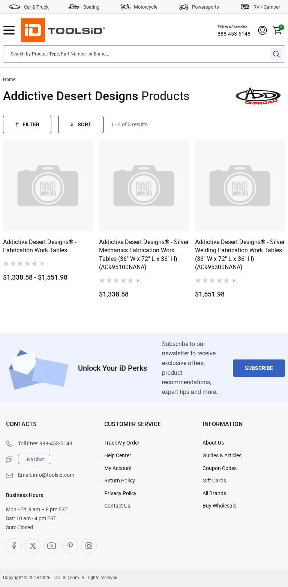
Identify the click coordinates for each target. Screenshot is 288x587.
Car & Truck (36, 7)
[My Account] (262, 30)
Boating (91, 7)
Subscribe (259, 368)
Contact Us (117, 506)
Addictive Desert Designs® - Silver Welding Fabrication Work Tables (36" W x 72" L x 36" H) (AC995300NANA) (240, 254)
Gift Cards (214, 481)
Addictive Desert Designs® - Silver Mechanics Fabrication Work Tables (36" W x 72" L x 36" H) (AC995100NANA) (144, 254)
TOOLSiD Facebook (14, 546)
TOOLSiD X (32, 546)
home (9, 79)
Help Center (117, 455)
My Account (118, 468)
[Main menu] (9, 30)
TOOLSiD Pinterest (70, 546)
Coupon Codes (219, 468)
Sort (85, 124)
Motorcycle (146, 7)
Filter (30, 124)
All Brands (214, 493)
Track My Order (122, 443)
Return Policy (119, 481)
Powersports (205, 7)
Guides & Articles (222, 455)
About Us (213, 443)
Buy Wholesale (219, 506)
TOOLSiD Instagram (89, 546)
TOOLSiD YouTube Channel (51, 546)
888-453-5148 (234, 34)
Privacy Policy (120, 493)
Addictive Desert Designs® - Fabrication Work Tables (39, 246)
